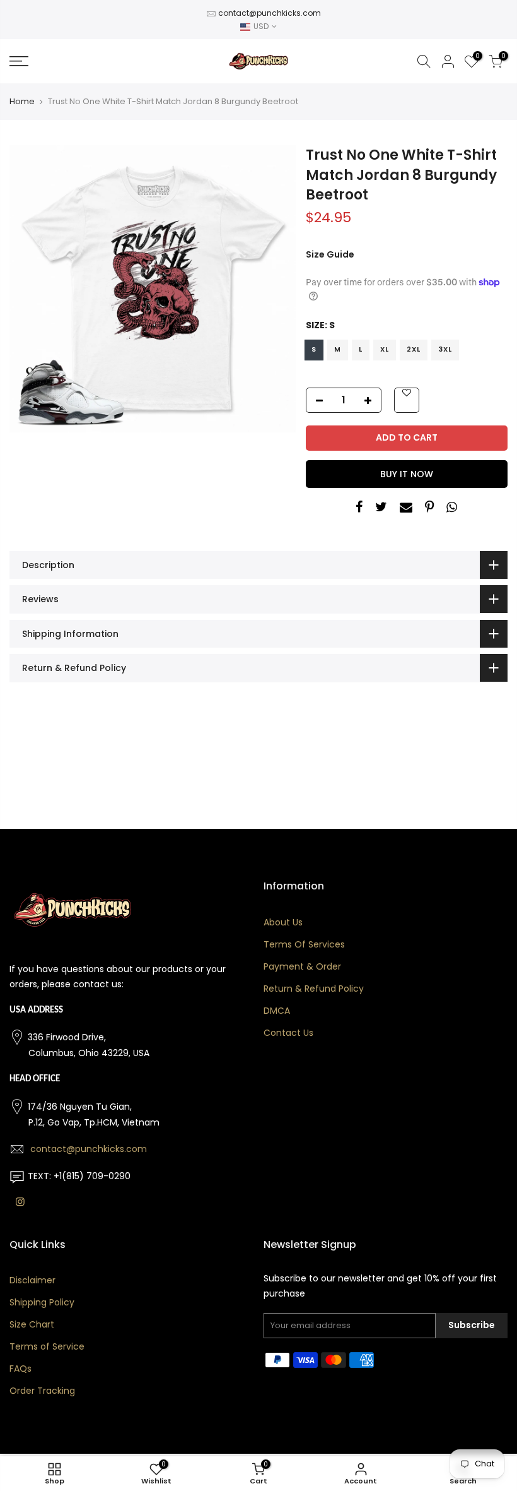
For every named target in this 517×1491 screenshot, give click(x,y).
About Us (283, 922)
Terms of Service (46, 1346)
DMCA (277, 1010)
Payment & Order (302, 966)
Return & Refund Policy (314, 988)
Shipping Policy (41, 1302)
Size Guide (330, 254)
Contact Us (288, 1032)
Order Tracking (42, 1390)
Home (22, 101)
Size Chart (31, 1324)
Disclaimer (32, 1280)
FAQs (20, 1368)
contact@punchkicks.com (269, 13)
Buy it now (406, 474)
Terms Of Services (304, 944)
